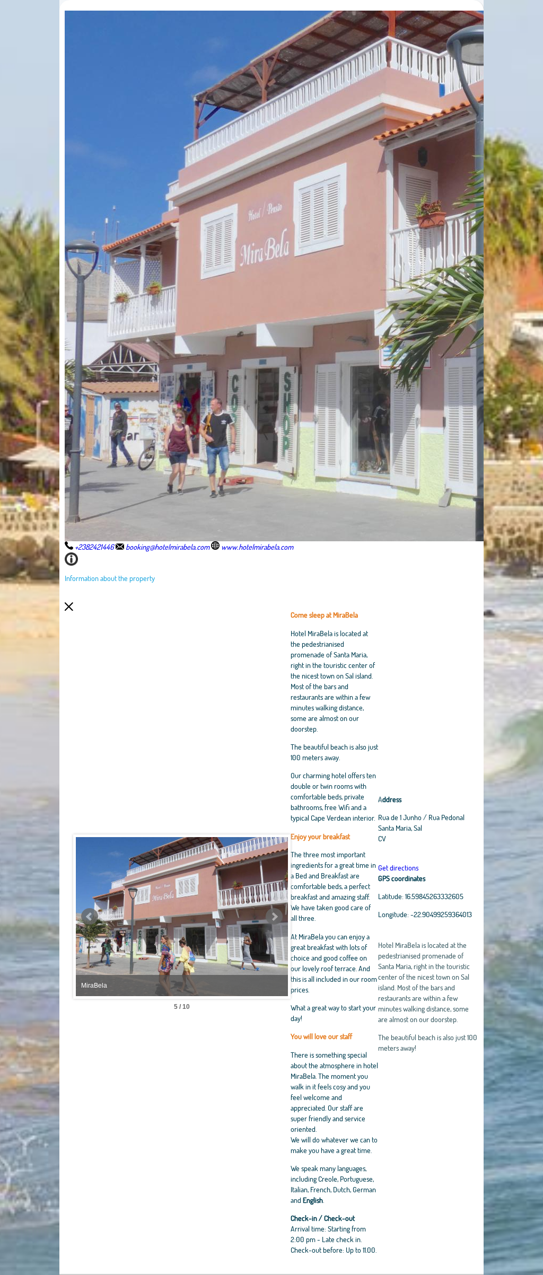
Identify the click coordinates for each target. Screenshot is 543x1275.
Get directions (398, 868)
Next (274, 916)
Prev (89, 916)
